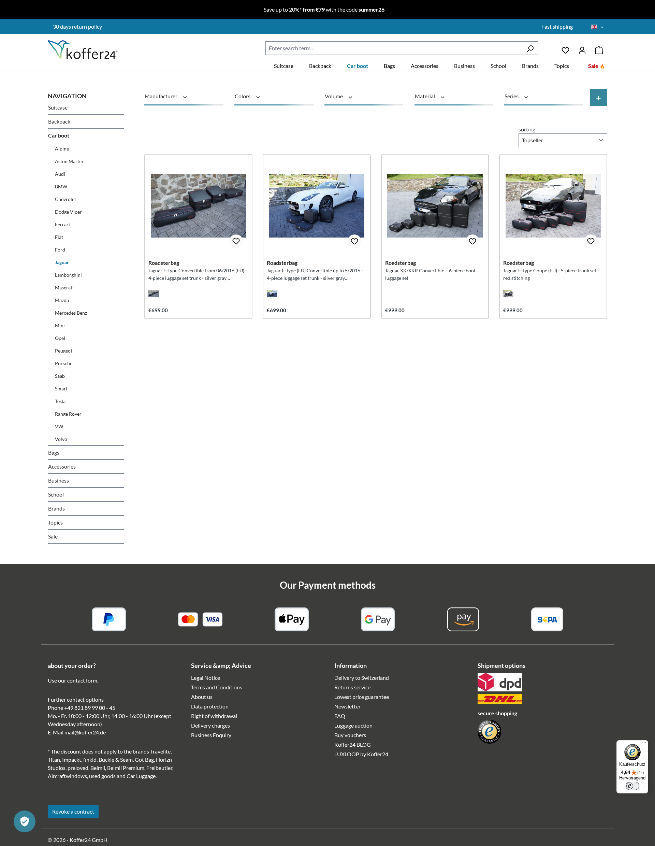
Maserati (64, 287)
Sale (53, 536)
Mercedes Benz (71, 313)
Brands (56, 508)
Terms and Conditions (216, 687)
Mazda (62, 300)
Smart (61, 388)
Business (58, 480)
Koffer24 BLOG (352, 744)
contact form (82, 680)
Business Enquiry (211, 735)
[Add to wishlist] (236, 241)
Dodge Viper (68, 212)
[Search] (530, 48)
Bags (53, 452)
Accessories (62, 466)
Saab (60, 376)
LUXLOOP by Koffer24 (361, 754)
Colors (243, 96)
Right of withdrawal (214, 716)
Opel (60, 338)
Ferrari (62, 224)
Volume (334, 96)
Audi (60, 174)
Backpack (59, 121)
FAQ (339, 716)
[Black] (153, 294)
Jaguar (62, 262)
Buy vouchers (350, 735)
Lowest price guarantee (361, 696)
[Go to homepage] (83, 49)
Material (425, 96)
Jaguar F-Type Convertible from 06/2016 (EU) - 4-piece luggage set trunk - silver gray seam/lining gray (197, 275)
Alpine (62, 149)
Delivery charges (210, 725)
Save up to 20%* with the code (324, 9)
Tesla (60, 401)
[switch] (632, 786)
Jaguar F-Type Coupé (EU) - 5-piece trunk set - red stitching (551, 274)
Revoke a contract (73, 811)
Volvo (61, 439)
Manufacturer (161, 96)
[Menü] (644, 744)
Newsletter (347, 706)
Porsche (63, 363)
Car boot (58, 135)
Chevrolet (65, 199)
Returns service (352, 687)
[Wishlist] (565, 48)
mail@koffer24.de (85, 732)
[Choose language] (597, 27)
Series (512, 96)
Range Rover (68, 414)
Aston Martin (69, 161)
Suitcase (58, 107)
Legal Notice (205, 677)
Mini (60, 325)
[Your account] (582, 48)
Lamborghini (68, 275)
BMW (61, 186)
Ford (60, 250)
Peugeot (63, 351)
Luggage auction (353, 725)
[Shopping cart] (599, 48)
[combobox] (393, 48)
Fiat (59, 237)
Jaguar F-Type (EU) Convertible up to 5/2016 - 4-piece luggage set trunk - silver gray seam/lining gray (315, 275)
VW (59, 426)
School (56, 494)
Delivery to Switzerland (361, 677)
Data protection (210, 706)
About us (202, 696)
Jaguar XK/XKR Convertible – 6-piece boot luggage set (430, 274)
